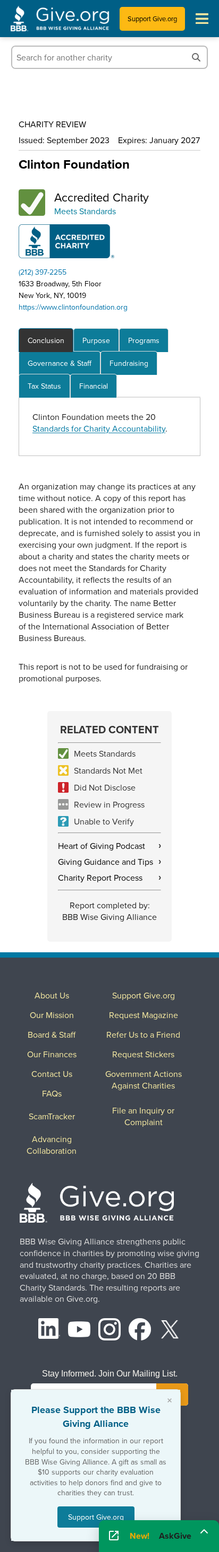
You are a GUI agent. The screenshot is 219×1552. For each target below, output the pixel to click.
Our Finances (52, 1054)
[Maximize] (204, 1532)
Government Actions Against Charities (143, 1079)
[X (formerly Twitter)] (170, 1330)
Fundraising (129, 363)
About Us (52, 995)
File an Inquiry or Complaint (143, 1116)
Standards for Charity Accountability (98, 428)
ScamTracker (52, 1116)
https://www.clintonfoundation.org (73, 307)
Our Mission (52, 1015)
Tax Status (44, 386)
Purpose (96, 340)
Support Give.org (152, 18)
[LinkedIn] (49, 1330)
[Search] (196, 57)
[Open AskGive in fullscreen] (113, 1536)
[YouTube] (79, 1330)
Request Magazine (143, 1015)
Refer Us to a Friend (143, 1034)
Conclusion (46, 340)
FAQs (52, 1093)
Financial (93, 386)
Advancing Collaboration (52, 1144)
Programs (143, 340)
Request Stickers (143, 1054)
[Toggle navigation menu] (202, 18)
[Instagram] (109, 1330)
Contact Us (51, 1074)
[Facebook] (140, 1330)
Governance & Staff (59, 363)
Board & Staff (51, 1034)
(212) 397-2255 (42, 272)
